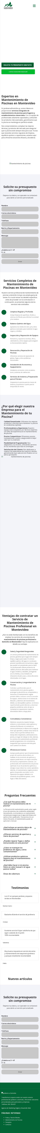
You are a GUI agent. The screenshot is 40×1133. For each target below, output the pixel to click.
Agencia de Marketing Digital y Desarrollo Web (16, 1108)
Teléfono (5, 221)
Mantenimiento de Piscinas (13, 1120)
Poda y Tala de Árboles (12, 1118)
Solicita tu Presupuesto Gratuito (17, 65)
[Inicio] (8, 6)
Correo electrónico (8, 213)
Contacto (8, 1124)
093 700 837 (12, 1104)
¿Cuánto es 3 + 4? (8, 251)
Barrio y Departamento (10, 228)
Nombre (4, 205)
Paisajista (8, 1122)
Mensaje (4, 236)
